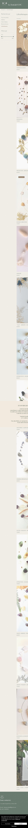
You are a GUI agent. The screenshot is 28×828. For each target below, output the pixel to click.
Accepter (21, 823)
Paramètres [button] (14, 826)
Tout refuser (7, 823)
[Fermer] (26, 816)
